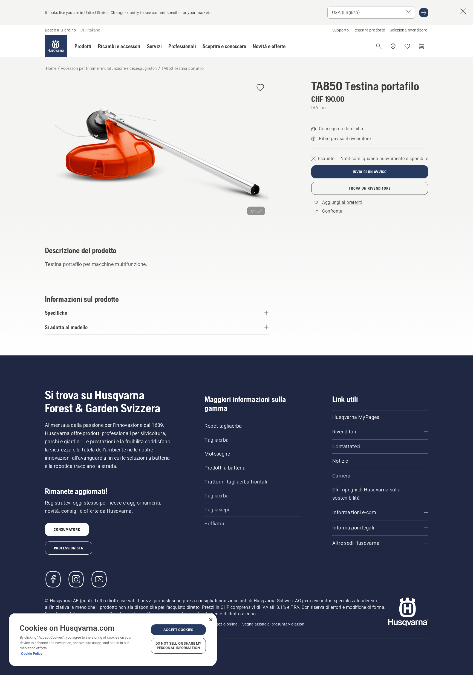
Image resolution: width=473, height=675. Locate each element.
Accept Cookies (178, 630)
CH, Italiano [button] (90, 30)
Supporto (340, 30)
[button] (83, 46)
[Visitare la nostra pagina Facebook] (53, 579)
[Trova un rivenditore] (393, 46)
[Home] (56, 46)
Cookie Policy (31, 653)
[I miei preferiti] (407, 46)
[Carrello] (421, 46)
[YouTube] (99, 579)
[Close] (211, 620)
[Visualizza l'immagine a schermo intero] (157, 155)
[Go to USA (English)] (423, 12)
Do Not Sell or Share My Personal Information (178, 645)
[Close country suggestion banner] (463, 11)
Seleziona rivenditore (408, 30)
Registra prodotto (369, 30)
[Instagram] (76, 579)
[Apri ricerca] (378, 46)
